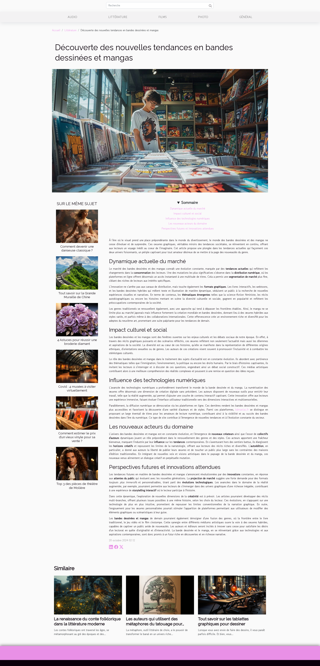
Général (245, 17)
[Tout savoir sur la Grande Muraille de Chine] (77, 273)
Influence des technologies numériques (188, 218)
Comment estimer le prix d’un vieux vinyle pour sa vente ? (77, 437)
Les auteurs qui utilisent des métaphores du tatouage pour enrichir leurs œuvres (154, 623)
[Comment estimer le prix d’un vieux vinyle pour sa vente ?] (77, 413)
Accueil (56, 30)
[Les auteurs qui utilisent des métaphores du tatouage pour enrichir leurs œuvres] (160, 595)
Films (162, 17)
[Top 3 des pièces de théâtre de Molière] (77, 463)
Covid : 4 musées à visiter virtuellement (77, 388)
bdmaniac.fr (242, 410)
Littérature (117, 17)
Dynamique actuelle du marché (187, 208)
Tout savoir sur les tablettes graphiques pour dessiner (223, 621)
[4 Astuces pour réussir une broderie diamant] (77, 319)
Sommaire (189, 202)
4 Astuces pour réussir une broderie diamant (77, 342)
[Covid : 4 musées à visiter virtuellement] (77, 366)
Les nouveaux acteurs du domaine (187, 223)
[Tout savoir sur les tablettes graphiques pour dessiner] (232, 595)
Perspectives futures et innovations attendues (188, 228)
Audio (72, 17)
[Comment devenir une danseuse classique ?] (77, 226)
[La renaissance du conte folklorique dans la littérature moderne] (88, 595)
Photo (203, 17)
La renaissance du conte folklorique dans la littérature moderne (87, 621)
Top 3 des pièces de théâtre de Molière (77, 485)
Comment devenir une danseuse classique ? (77, 248)
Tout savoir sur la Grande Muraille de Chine (77, 295)
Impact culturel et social (188, 213)
